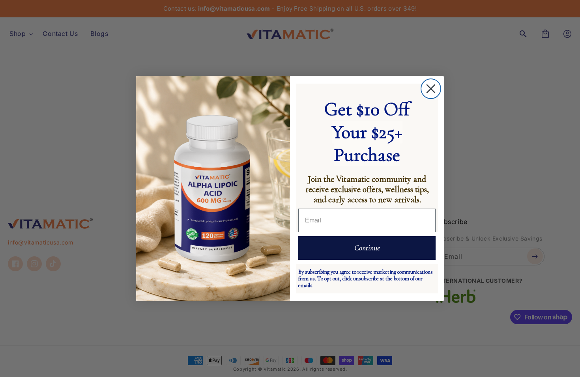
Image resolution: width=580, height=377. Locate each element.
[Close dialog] (431, 89)
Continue (367, 248)
